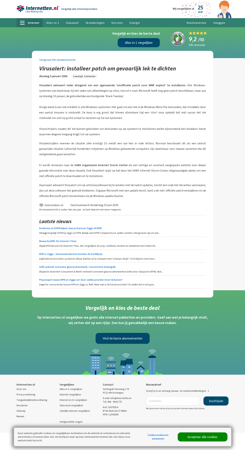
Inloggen (219, 23)
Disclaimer (22, 405)
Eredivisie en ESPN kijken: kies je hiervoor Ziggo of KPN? (70, 228)
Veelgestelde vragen (71, 421)
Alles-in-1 (52, 23)
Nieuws (20, 416)
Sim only (117, 23)
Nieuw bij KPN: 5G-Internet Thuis (57, 241)
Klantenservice (196, 23)
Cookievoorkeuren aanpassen (158, 436)
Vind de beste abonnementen (122, 338)
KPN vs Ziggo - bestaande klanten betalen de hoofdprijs (70, 254)
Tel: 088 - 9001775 (112, 402)
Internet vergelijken (70, 394)
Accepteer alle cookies (202, 437)
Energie (134, 23)
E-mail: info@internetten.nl (117, 398)
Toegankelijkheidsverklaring (32, 400)
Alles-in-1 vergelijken (139, 42)
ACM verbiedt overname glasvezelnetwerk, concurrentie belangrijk (77, 267)
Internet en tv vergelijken (73, 400)
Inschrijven (216, 401)
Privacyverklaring (26, 394)
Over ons (21, 389)
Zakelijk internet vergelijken (75, 411)
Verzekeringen (95, 23)
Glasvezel (72, 23)
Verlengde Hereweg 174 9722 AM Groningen (116, 390)
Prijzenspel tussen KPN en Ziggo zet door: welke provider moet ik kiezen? (80, 280)
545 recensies (197, 45)
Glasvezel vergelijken (71, 405)
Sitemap (21, 411)
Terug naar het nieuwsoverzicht (57, 60)
